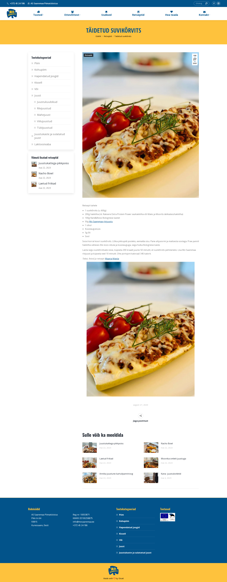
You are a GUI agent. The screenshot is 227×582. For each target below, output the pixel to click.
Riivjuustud (44, 108)
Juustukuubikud (47, 102)
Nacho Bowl (167, 443)
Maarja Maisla (112, 258)
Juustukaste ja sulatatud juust (49, 136)
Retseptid (88, 55)
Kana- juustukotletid (171, 473)
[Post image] (89, 447)
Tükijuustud (44, 127)
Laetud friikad (106, 458)
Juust (37, 95)
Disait (121, 578)
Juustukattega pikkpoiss (111, 443)
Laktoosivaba (42, 144)
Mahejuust (43, 115)
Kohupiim (40, 69)
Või (36, 89)
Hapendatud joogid (46, 76)
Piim (37, 63)
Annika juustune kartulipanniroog (116, 473)
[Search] (206, 3)
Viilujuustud (44, 121)
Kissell (38, 82)
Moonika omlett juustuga (173, 458)
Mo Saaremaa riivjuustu (101, 221)
